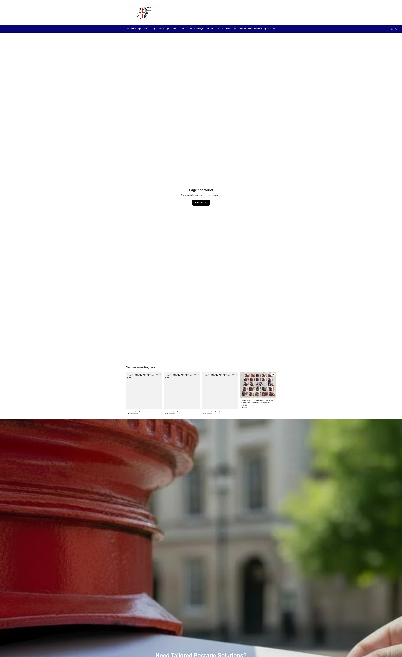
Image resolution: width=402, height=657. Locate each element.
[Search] (387, 28)
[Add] (273, 395)
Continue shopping (201, 203)
